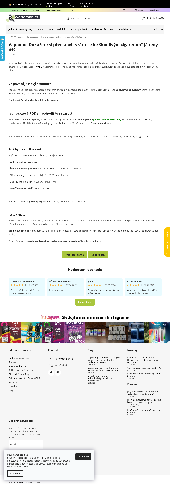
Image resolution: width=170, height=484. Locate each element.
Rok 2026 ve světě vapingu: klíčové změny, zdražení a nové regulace (142, 360)
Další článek (98, 254)
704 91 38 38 (61, 364)
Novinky (13, 382)
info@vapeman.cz (64, 358)
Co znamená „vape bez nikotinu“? (144, 368)
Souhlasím (83, 456)
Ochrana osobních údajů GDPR (24, 378)
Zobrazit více (85, 302)
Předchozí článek (75, 254)
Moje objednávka (54, 10)
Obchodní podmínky (19, 374)
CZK (125, 10)
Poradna (13, 386)
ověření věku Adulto (30, 482)
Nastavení (15, 473)
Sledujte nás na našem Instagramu (95, 317)
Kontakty (37, 10)
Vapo (11, 230)
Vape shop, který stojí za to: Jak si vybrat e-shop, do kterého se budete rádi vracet (104, 360)
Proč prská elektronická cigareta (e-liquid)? (143, 375)
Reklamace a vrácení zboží (22, 370)
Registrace (154, 10)
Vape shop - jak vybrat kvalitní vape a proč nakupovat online (103, 369)
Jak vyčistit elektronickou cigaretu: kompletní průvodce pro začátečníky (144, 402)
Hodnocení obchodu (18, 10)
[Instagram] (58, 373)
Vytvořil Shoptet (153, 477)
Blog (11, 390)
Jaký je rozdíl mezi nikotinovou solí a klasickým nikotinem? (142, 393)
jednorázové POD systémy (107, 119)
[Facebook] (51, 373)
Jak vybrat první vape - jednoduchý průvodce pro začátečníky (101, 378)
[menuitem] (20, 29)
